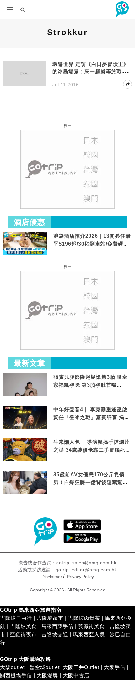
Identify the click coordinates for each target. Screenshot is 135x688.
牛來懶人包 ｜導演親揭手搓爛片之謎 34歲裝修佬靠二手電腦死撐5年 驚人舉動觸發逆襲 (92, 450)
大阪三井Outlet (81, 667)
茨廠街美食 (91, 626)
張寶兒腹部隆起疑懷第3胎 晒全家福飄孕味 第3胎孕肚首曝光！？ (90, 385)
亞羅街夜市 (23, 634)
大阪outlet (12, 667)
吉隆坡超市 (50, 618)
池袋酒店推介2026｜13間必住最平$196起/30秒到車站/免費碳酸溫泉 (92, 244)
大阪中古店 (76, 675)
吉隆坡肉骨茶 (84, 618)
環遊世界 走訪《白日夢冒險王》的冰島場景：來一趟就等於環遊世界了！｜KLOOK (90, 71)
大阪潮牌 (47, 675)
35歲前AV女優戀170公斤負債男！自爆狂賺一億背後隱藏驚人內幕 (90, 482)
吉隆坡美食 (23, 626)
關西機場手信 (16, 675)
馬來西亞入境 (89, 634)
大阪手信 (114, 667)
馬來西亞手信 (57, 626)
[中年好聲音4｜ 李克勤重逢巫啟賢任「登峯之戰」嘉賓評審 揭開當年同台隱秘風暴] (25, 417)
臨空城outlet (45, 667)
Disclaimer (51, 576)
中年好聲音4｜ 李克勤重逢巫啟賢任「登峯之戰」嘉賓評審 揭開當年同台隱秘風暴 (91, 417)
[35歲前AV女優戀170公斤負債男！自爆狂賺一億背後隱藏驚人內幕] (25, 482)
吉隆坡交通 (54, 634)
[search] (22, 9)
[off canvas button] (10, 10)
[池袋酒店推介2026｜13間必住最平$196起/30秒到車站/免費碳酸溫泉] (25, 243)
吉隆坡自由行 (16, 618)
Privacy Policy (80, 576)
